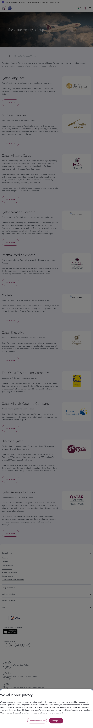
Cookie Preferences (37, 720)
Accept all (56, 720)
